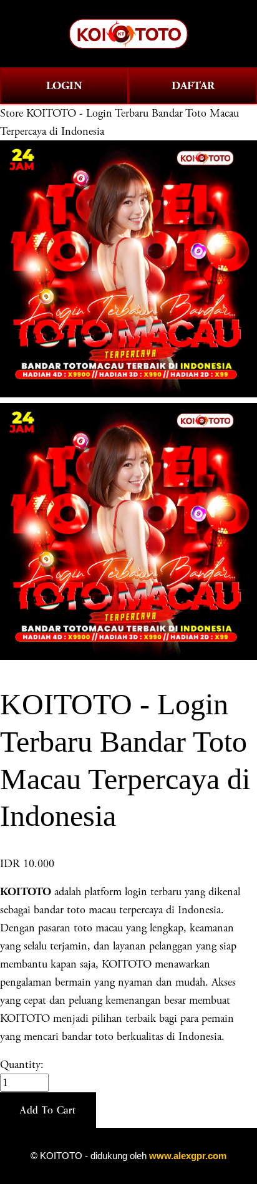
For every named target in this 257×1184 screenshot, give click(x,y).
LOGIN (64, 85)
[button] (48, 1110)
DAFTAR (193, 85)
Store (11, 113)
